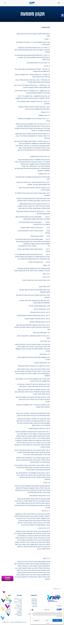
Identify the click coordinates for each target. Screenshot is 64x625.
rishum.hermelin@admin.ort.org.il (18, 622)
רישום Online (34, 599)
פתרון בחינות (34, 602)
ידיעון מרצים (8, 600)
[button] (32, 609)
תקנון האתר (48, 623)
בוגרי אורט (35, 605)
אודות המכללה (8, 599)
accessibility (62, 15)
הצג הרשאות (36, 620)
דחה (47, 620)
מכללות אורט (34, 603)
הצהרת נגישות (8, 611)
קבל (57, 620)
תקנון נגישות (8, 612)
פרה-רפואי (19, 615)
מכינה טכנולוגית (18, 614)
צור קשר (9, 605)
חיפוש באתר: (59, 605)
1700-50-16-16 (5, 622)
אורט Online (34, 600)
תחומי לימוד (34, 606)
